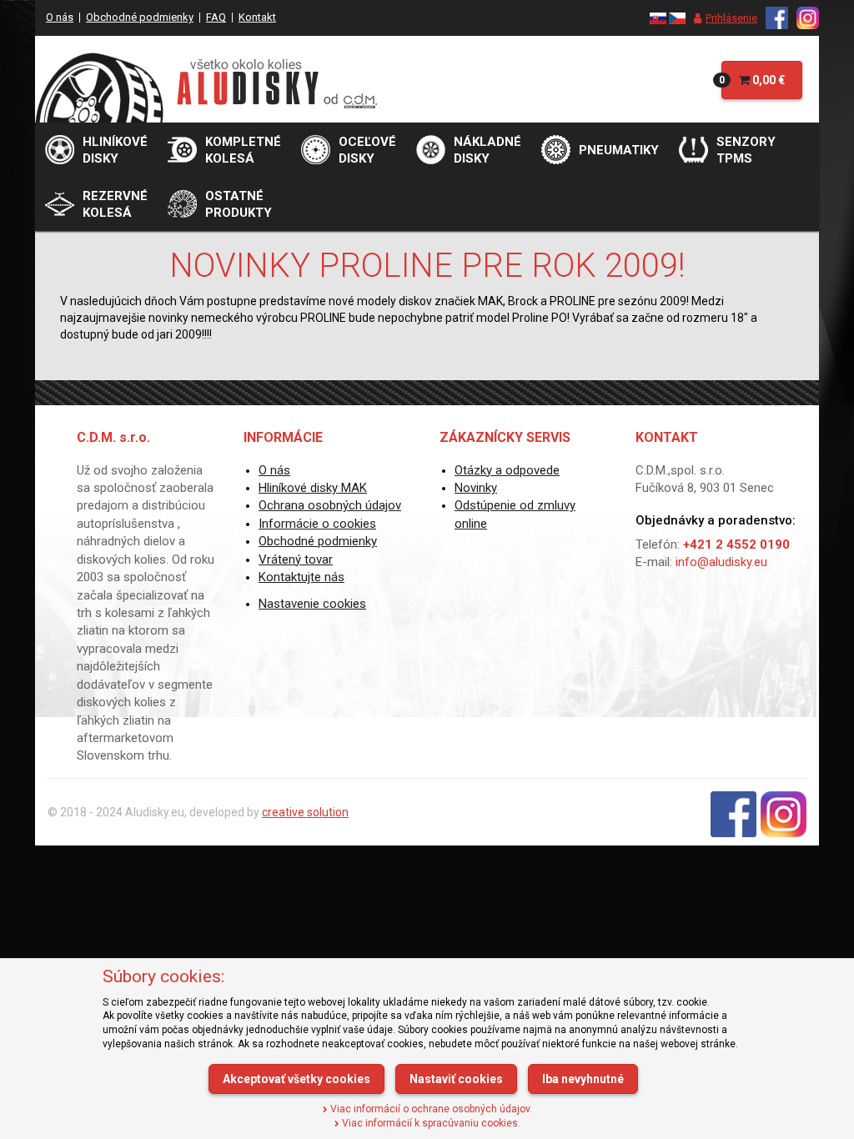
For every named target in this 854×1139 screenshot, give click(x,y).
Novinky (476, 487)
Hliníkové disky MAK (313, 487)
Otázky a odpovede (507, 470)
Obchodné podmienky (139, 17)
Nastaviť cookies (456, 1079)
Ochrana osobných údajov (330, 505)
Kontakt (257, 17)
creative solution (305, 812)
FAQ (216, 17)
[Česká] (677, 17)
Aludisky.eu (154, 812)
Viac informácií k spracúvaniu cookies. (429, 1123)
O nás (59, 17)
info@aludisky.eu (721, 562)
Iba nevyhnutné (583, 1079)
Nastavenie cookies (312, 603)
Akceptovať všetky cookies (296, 1079)
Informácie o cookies (317, 523)
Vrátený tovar (296, 559)
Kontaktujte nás (301, 577)
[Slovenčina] (658, 17)
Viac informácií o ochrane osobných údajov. (430, 1109)
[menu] (721, 18)
